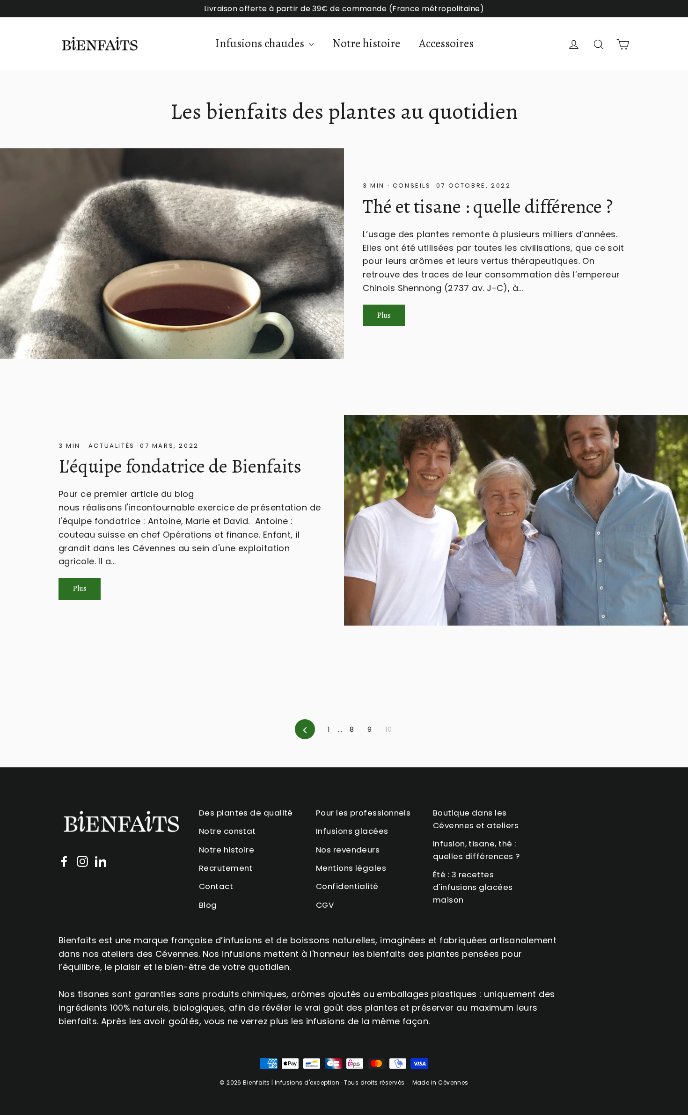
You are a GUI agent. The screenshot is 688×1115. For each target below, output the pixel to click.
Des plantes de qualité (246, 812)
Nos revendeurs (348, 849)
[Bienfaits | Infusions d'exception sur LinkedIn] (100, 861)
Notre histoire (366, 43)
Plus (384, 315)
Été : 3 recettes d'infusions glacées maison (473, 887)
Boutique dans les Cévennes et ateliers (476, 819)
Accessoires (446, 43)
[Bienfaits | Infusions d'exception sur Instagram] (82, 861)
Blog (208, 905)
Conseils (411, 185)
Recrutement (226, 868)
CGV (325, 905)
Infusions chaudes (261, 43)
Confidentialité (347, 886)
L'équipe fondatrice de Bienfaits (180, 466)
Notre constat (227, 831)
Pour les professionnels (363, 812)
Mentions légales (351, 868)
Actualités (111, 445)
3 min (375, 185)
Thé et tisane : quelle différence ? (488, 206)
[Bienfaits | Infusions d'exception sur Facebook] (64, 861)
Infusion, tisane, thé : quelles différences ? (476, 850)
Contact (216, 886)
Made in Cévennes (440, 1082)
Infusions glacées (352, 831)
